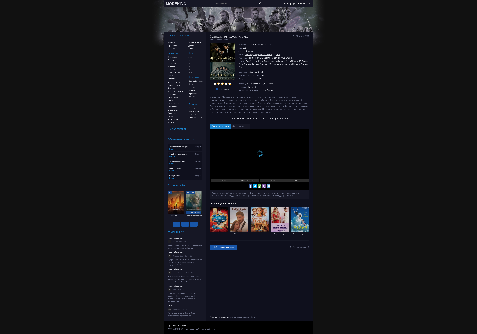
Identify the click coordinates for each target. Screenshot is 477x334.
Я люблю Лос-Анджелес (178, 154)
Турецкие (192, 114)
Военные (171, 66)
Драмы (171, 76)
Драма (277, 55)
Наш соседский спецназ (178, 147)
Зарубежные (193, 111)
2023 (190, 63)
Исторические (174, 85)
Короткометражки (175, 91)
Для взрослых (174, 82)
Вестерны (172, 63)
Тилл (170, 306)
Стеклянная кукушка (177, 161)
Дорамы (191, 45)
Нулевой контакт (175, 238)
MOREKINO (176, 4)
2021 (190, 69)
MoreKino (214, 317)
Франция (192, 90)
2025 (190, 57)
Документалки (174, 73)
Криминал (172, 94)
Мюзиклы (172, 100)
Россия (191, 96)
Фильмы (171, 42)
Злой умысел (174, 176)
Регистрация (290, 4)
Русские (192, 108)
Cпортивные (173, 110)
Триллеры (172, 113)
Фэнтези (171, 122)
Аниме (191, 49)
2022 (190, 66)
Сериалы (172, 49)
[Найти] (260, 3)
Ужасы (171, 116)
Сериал (248, 55)
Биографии (172, 57)
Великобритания (195, 81)
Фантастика (173, 119)
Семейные (172, 107)
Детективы (172, 69)
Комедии (171, 88)
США (190, 84)
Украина (191, 100)
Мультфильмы (174, 45)
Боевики (171, 60)
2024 (190, 60)
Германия (192, 93)
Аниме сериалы (195, 117)
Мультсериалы (194, 42)
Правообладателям (177, 326)
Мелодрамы (173, 97)
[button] (176, 224)
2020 (190, 73)
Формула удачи (175, 168)
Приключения (173, 104)
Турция (191, 87)
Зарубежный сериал (262, 55)
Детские (171, 79)
